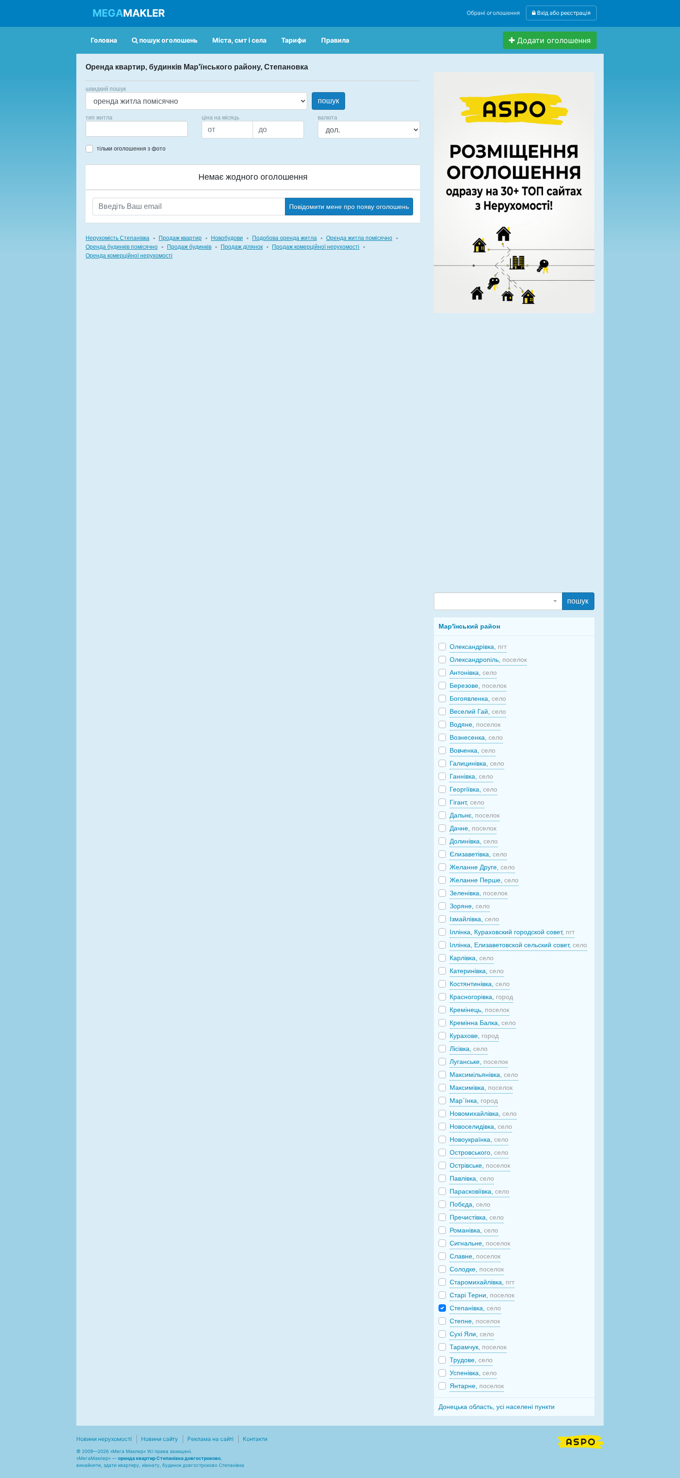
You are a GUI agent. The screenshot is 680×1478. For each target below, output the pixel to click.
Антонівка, (473, 672)
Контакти (255, 1438)
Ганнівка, (471, 776)
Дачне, (473, 828)
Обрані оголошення (493, 12)
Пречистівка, (477, 1217)
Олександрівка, (478, 646)
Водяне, (475, 724)
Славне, (475, 1256)
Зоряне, (470, 906)
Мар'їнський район (469, 626)
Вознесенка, (476, 737)
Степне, (475, 1321)
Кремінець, (479, 1009)
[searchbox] (102, 128)
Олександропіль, (488, 659)
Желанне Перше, (484, 880)
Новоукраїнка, (479, 1139)
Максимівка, (481, 1087)
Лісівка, (469, 1048)
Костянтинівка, (480, 983)
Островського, (479, 1152)
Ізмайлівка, (474, 919)
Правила (335, 40)
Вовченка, (472, 750)
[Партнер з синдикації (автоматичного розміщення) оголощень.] (580, 1441)
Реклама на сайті (210, 1438)
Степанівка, (475, 1308)
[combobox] (137, 129)
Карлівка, (472, 958)
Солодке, (477, 1269)
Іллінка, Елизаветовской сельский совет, (518, 945)
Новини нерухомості (104, 1438)
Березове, (478, 685)
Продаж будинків (189, 247)
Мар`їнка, (474, 1100)
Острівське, (480, 1165)
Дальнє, (475, 815)
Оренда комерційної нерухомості (129, 255)
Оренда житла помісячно (359, 238)
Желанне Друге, (482, 867)
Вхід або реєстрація (563, 12)
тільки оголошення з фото (131, 148)
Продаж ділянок (242, 247)
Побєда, (470, 1204)
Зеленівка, (478, 893)
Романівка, (474, 1230)
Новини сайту (159, 1438)
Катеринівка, (477, 971)
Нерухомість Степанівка (117, 238)
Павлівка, (472, 1178)
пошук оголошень (168, 40)
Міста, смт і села (239, 40)
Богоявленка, (478, 698)
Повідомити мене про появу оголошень (349, 206)
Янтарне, (477, 1386)
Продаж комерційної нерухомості (315, 247)
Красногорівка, (481, 996)
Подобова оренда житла (284, 238)
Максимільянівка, (484, 1074)
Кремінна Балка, (483, 1022)
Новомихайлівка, (483, 1113)
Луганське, (479, 1061)
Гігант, (467, 802)
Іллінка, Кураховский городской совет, (512, 932)
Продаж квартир (180, 238)
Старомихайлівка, (482, 1282)
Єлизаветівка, (478, 854)
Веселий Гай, (478, 711)
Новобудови (227, 238)
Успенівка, (473, 1373)
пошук (328, 101)
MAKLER (129, 13)
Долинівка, (474, 841)
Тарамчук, (478, 1347)
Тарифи (293, 40)
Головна (104, 40)
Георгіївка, (473, 789)
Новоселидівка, (481, 1126)
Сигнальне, (480, 1243)
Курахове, (474, 1035)
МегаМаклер (93, 1458)
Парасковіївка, (479, 1191)
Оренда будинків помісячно (122, 247)
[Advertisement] (503, 452)
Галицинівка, (477, 763)
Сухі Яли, (472, 1334)
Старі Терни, (482, 1295)
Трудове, (471, 1360)
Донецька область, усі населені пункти (497, 1406)
